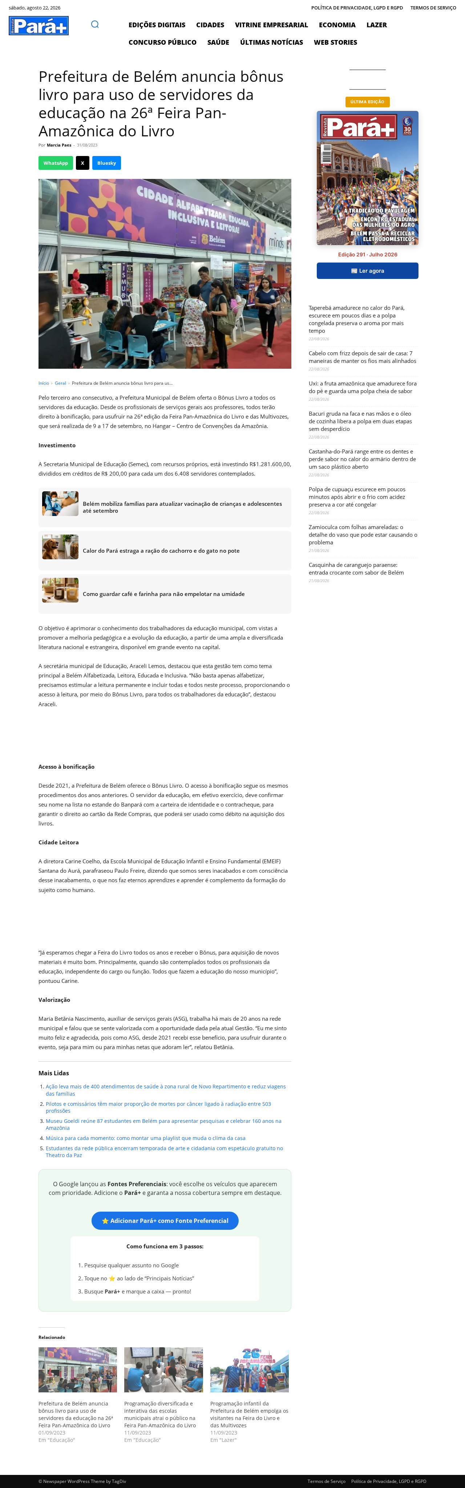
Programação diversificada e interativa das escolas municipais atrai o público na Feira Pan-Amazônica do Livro (160, 1414)
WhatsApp (56, 163)
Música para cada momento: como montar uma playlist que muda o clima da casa (146, 1138)
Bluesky (106, 163)
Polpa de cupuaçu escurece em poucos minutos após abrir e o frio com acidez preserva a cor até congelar (357, 496)
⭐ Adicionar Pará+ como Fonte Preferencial (165, 1221)
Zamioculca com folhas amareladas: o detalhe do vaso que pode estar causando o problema (363, 534)
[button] (95, 24)
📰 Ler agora (367, 270)
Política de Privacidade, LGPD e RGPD (388, 1481)
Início (44, 383)
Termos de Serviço (326, 1481)
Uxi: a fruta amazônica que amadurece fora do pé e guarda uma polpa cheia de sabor (363, 387)
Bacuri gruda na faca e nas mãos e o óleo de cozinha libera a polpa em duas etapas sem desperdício (360, 421)
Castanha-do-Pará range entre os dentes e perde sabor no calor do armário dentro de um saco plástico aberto (362, 459)
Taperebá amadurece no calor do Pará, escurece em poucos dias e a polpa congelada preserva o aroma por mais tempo (357, 319)
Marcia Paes (59, 145)
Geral (60, 383)
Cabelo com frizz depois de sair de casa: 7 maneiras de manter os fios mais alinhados (362, 356)
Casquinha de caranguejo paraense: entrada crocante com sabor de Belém (356, 568)
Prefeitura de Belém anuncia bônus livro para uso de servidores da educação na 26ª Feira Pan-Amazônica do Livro (76, 1414)
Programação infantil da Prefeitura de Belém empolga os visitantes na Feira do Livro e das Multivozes (249, 1414)
